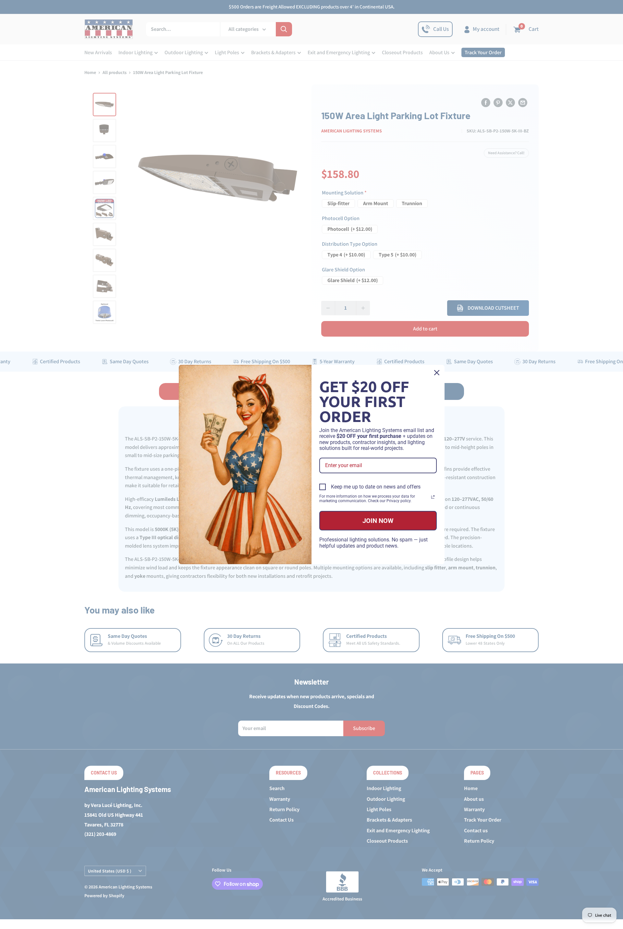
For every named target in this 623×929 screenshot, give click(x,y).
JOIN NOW (378, 521)
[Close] (437, 372)
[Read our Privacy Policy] (433, 497)
